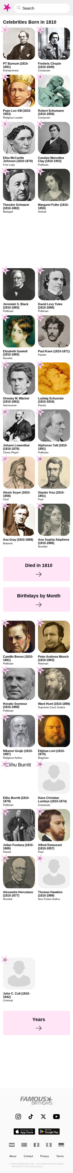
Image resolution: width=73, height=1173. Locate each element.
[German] (61, 1145)
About (12, 1156)
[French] (36, 1145)
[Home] (36, 1100)
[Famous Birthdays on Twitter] (41, 1116)
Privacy (44, 1156)
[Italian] (49, 1145)
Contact (28, 1156)
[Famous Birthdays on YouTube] (55, 1116)
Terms (60, 1156)
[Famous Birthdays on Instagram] (16, 1116)
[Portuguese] (24, 1145)
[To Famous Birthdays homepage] (7, 7)
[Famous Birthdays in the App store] (24, 1131)
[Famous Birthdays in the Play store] (49, 1131)
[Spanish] (12, 1145)
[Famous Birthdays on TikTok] (29, 1116)
